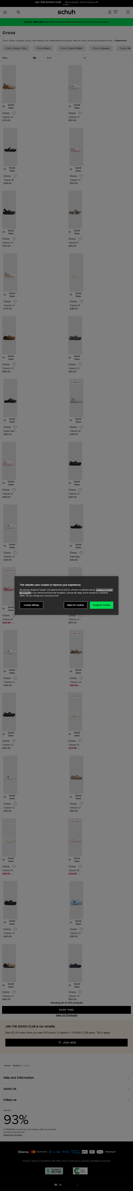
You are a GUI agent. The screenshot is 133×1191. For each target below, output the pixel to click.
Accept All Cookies (101, 605)
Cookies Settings (31, 605)
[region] (66, 595)
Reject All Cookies (75, 605)
